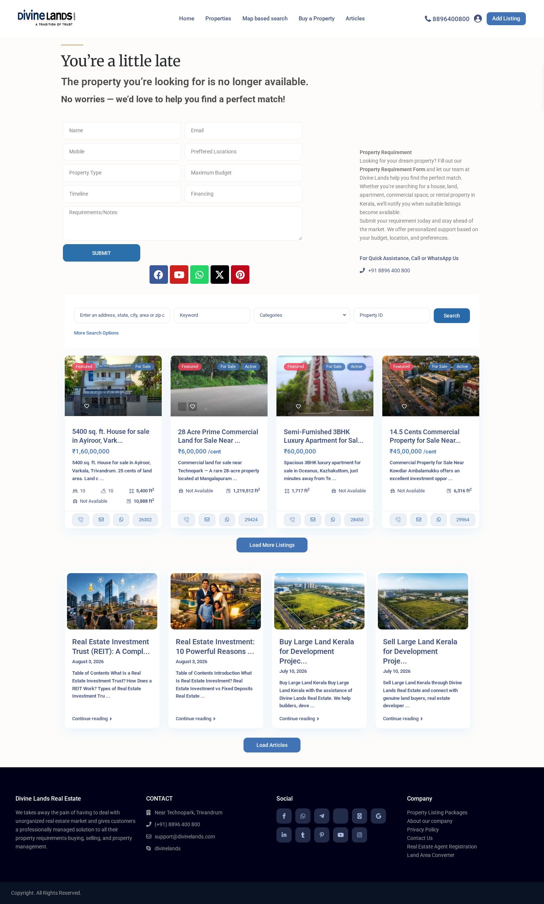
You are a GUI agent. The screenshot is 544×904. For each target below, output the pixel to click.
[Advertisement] (419, 94)
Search (452, 316)
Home (186, 18)
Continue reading (90, 718)
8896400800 (451, 19)
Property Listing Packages (437, 812)
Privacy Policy (423, 829)
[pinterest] (321, 834)
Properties (218, 18)
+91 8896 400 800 (389, 270)
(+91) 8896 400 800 (177, 824)
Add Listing (506, 18)
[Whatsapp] (199, 274)
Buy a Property (317, 18)
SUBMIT (101, 253)
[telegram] (321, 816)
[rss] (340, 816)
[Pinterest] (240, 274)
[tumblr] (302, 834)
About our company (430, 821)
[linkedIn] (284, 834)
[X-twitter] (220, 274)
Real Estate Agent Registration (442, 847)
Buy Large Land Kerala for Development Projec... (316, 651)
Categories (271, 315)
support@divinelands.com (185, 837)
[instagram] (359, 834)
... (102, 478)
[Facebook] (159, 274)
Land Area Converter (430, 855)
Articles (355, 18)
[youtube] (340, 834)
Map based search (265, 18)
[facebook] (284, 816)
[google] (378, 816)
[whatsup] (302, 816)
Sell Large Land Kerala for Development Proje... (420, 651)
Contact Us (420, 838)
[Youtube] (179, 274)
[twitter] (359, 816)
